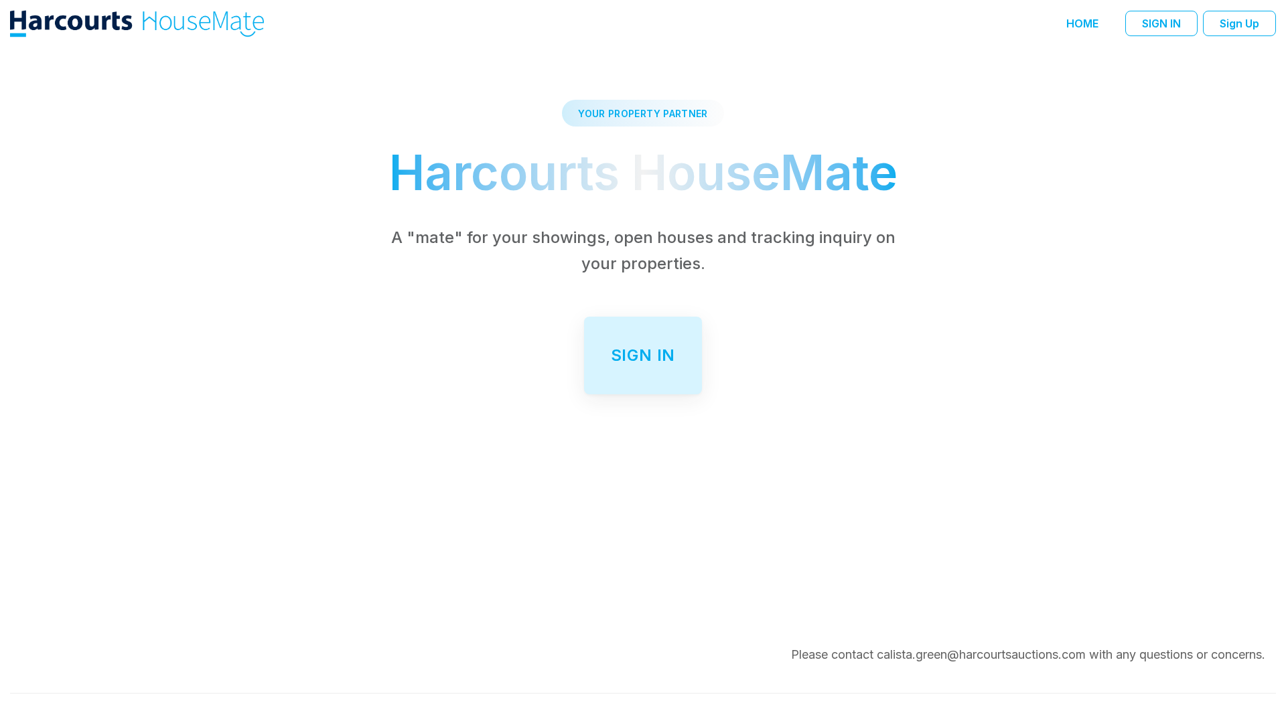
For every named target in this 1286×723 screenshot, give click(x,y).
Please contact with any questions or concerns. (1028, 654)
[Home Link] (138, 23)
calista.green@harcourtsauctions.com (981, 654)
